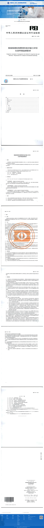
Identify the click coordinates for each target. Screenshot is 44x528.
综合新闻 (2, 516)
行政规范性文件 (7, 518)
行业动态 (2, 517)
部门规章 (7, 517)
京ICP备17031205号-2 (28, 526)
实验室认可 (18, 517)
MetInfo (19, 526)
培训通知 (13, 516)
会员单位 (24, 517)
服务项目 (18, 515)
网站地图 (32, 0)
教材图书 (13, 518)
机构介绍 (24, 516)
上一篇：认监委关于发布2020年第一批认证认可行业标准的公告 (6, 512)
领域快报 (2, 518)
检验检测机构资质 (18, 516)
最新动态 (2, 515)
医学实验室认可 (18, 520)
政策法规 (7, 516)
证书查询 (24, 519)
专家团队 (24, 518)
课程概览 (13, 517)
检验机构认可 (18, 518)
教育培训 (13, 515)
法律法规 (7, 515)
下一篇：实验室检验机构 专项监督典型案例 (26, 512)
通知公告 (2, 520)
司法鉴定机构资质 (18, 519)
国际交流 (2, 519)
